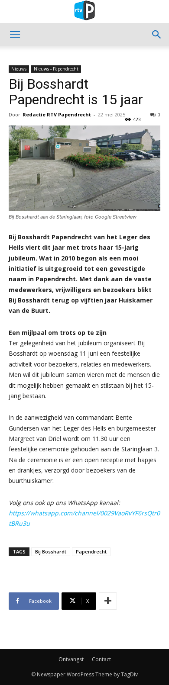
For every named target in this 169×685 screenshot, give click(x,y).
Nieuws (18, 69)
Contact (101, 659)
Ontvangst (71, 659)
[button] (15, 34)
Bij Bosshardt (50, 551)
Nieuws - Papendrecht (56, 69)
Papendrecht (91, 551)
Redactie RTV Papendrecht (57, 114)
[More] (108, 601)
